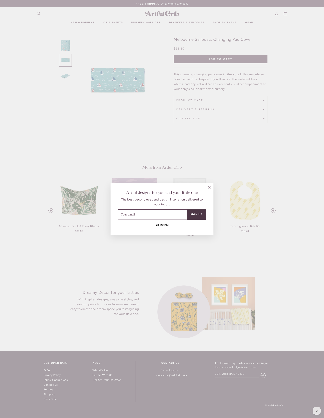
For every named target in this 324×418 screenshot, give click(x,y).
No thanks (162, 225)
